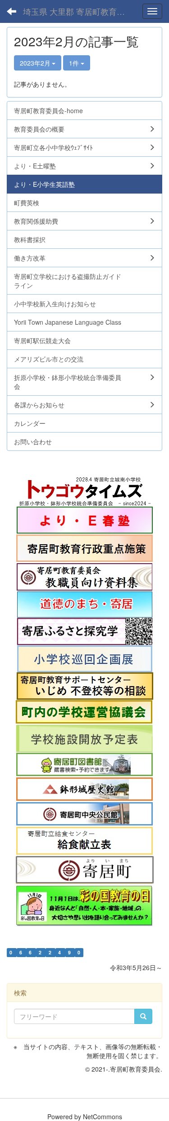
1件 (75, 62)
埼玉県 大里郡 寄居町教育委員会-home (79, 11)
